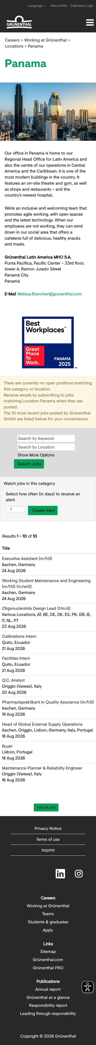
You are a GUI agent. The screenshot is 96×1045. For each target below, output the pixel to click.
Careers (12, 40)
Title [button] (6, 548)
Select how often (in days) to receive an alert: (43, 497)
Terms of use (48, 839)
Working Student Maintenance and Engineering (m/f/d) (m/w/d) (46, 583)
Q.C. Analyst (13, 680)
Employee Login (81, 5)
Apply (48, 930)
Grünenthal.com (48, 959)
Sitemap (48, 951)
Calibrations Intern (19, 636)
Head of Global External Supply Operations (42, 724)
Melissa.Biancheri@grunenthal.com (49, 294)
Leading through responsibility (48, 1013)
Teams (48, 913)
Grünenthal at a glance (48, 997)
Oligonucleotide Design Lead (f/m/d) (36, 608)
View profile (58, 5)
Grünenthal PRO (48, 967)
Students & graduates (48, 921)
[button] (80, 23)
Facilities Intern (16, 658)
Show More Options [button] (36, 455)
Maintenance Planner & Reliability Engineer (42, 768)
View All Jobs (46, 807)
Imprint (48, 850)
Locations (14, 46)
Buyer (7, 746)
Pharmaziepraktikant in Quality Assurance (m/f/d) (48, 702)
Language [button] (36, 5)
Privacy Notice (48, 828)
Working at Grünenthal (45, 40)
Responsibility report (48, 1005)
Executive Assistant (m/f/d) (27, 558)
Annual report (48, 989)
